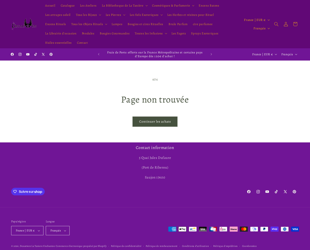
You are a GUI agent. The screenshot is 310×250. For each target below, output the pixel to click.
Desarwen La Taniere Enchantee (37, 246)
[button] (124, 5)
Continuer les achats (155, 121)
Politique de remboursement (162, 246)
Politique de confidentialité (126, 246)
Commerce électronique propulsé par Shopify (81, 246)
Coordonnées (249, 246)
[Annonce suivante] (211, 54)
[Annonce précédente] (98, 54)
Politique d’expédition (225, 246)
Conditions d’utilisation (195, 246)
